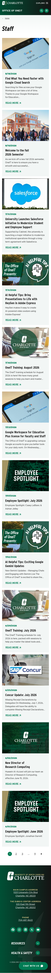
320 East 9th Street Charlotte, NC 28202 (25, 906)
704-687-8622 (25, 920)
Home (7, 18)
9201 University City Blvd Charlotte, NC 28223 (25, 894)
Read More (12, 103)
